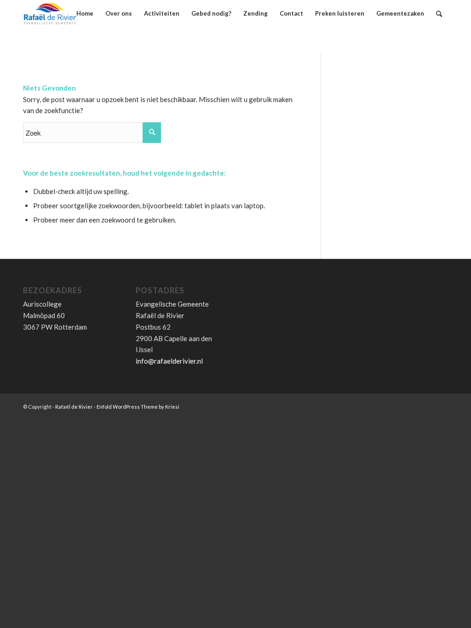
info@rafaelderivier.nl (169, 361)
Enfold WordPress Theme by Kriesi (138, 407)
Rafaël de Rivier (74, 407)
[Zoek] (439, 13)
